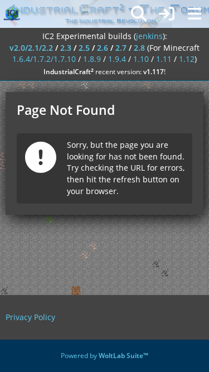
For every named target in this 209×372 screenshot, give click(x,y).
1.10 (141, 59)
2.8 (139, 47)
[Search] (139, 14)
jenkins (149, 36)
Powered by (104, 355)
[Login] (166, 14)
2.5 (84, 47)
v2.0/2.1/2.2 (31, 47)
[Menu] (194, 14)
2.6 (102, 47)
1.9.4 (117, 59)
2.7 (121, 47)
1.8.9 (92, 59)
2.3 (65, 47)
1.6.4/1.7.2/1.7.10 (44, 59)
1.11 (164, 59)
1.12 (187, 59)
